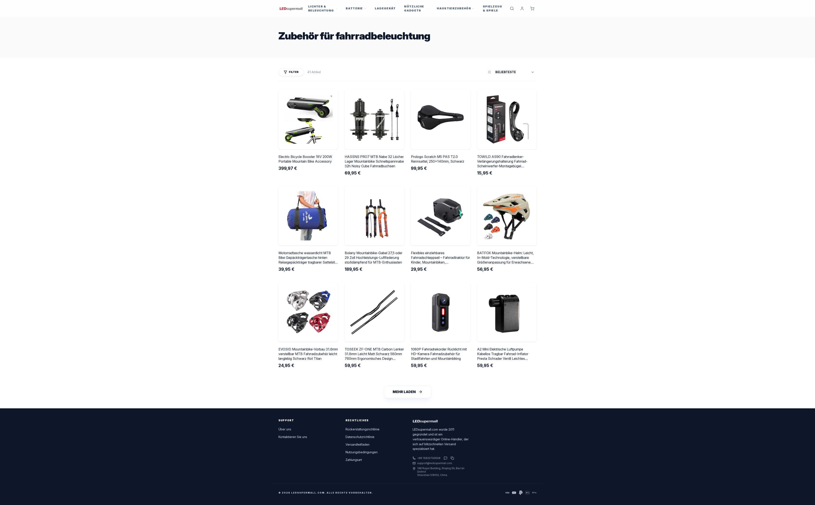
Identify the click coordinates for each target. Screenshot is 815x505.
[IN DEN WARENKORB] (532, 8)
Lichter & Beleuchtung (321, 8)
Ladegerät (385, 8)
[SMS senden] (445, 458)
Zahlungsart (354, 460)
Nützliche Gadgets (414, 8)
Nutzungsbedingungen (362, 452)
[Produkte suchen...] (512, 8)
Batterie (354, 8)
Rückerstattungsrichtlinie (362, 429)
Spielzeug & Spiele (492, 8)
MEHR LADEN (404, 392)
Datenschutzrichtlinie (360, 437)
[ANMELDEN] (522, 8)
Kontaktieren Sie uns (292, 437)
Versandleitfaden (358, 444)
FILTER (294, 72)
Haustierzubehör (454, 8)
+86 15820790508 (428, 458)
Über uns (284, 429)
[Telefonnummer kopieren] (451, 458)
